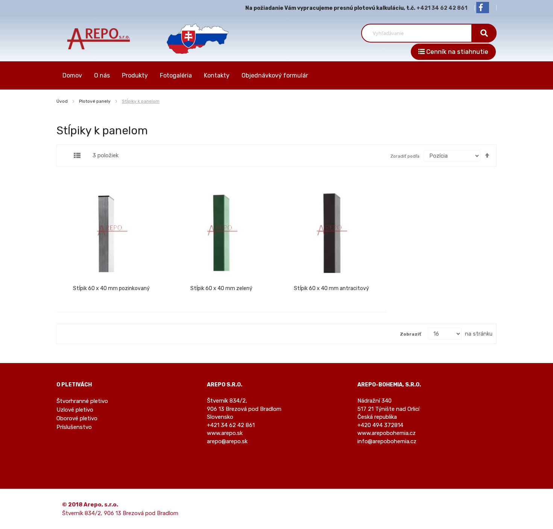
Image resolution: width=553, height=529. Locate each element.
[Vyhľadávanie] (484, 33)
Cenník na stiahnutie (456, 51)
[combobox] (419, 33)
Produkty (135, 75)
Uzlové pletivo (74, 409)
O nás (102, 75)
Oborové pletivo (76, 418)
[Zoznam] (77, 155)
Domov (72, 75)
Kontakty (216, 75)
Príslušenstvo (74, 427)
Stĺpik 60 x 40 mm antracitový (331, 288)
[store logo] (98, 38)
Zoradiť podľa (404, 156)
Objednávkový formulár (275, 75)
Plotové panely (95, 101)
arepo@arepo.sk (227, 441)
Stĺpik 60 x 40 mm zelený (221, 288)
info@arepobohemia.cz (386, 441)
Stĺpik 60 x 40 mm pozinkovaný (111, 288)
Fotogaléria (176, 75)
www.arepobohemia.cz (386, 433)
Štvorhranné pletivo (82, 401)
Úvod (62, 101)
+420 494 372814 (380, 425)
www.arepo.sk (225, 433)
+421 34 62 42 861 (441, 8)
